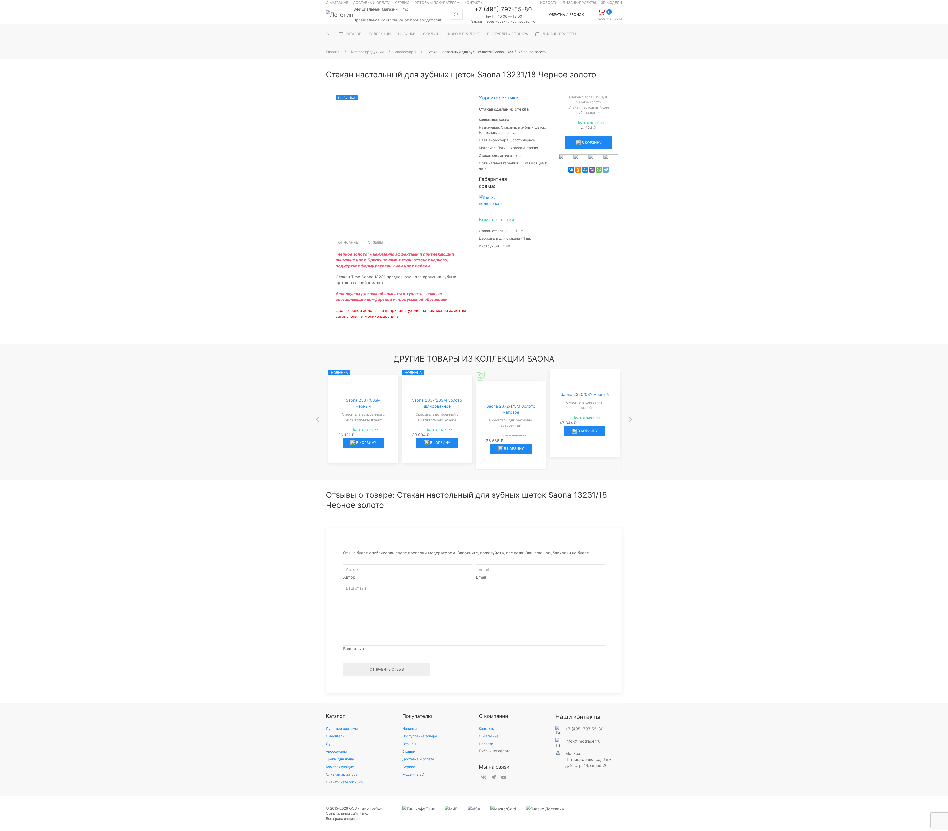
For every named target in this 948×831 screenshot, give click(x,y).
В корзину (591, 142)
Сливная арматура (342, 774)
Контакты (473, 2)
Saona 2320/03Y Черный (585, 401)
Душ (329, 744)
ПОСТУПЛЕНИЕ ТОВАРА (507, 34)
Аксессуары (405, 52)
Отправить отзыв (387, 669)
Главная (333, 52)
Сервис (402, 2)
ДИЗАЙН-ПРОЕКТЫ (559, 34)
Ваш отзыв (353, 648)
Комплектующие (340, 767)
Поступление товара (419, 736)
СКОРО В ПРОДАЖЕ (463, 34)
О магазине (337, 2)
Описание (348, 242)
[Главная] (328, 34)
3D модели (611, 2)
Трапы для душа (340, 759)
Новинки (409, 728)
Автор (349, 577)
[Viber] (592, 170)
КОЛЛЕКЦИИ (380, 34)
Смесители (335, 736)
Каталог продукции (367, 52)
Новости (549, 2)
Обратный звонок (566, 14)
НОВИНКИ (407, 34)
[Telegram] (606, 170)
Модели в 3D (413, 774)
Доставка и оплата (371, 2)
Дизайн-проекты (579, 2)
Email (481, 577)
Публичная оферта (494, 751)
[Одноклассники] (578, 170)
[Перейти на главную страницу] (339, 14)
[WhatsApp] (599, 170)
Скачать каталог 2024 (344, 782)
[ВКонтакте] (571, 170)
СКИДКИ (430, 34)
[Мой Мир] (585, 170)
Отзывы (375, 242)
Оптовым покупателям (436, 2)
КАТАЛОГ (353, 34)
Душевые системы (342, 728)
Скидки (408, 751)
